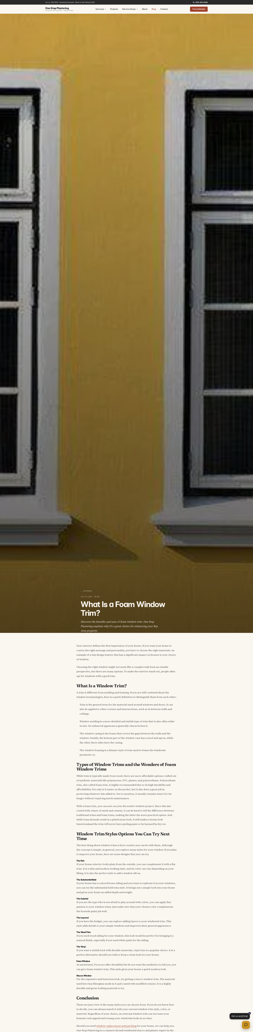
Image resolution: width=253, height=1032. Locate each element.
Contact (164, 9)
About (144, 9)
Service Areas (129, 9)
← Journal (86, 591)
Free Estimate (199, 9)
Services (100, 9)
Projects (114, 9)
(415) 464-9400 (201, 2)
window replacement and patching (116, 1026)
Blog (154, 9)
